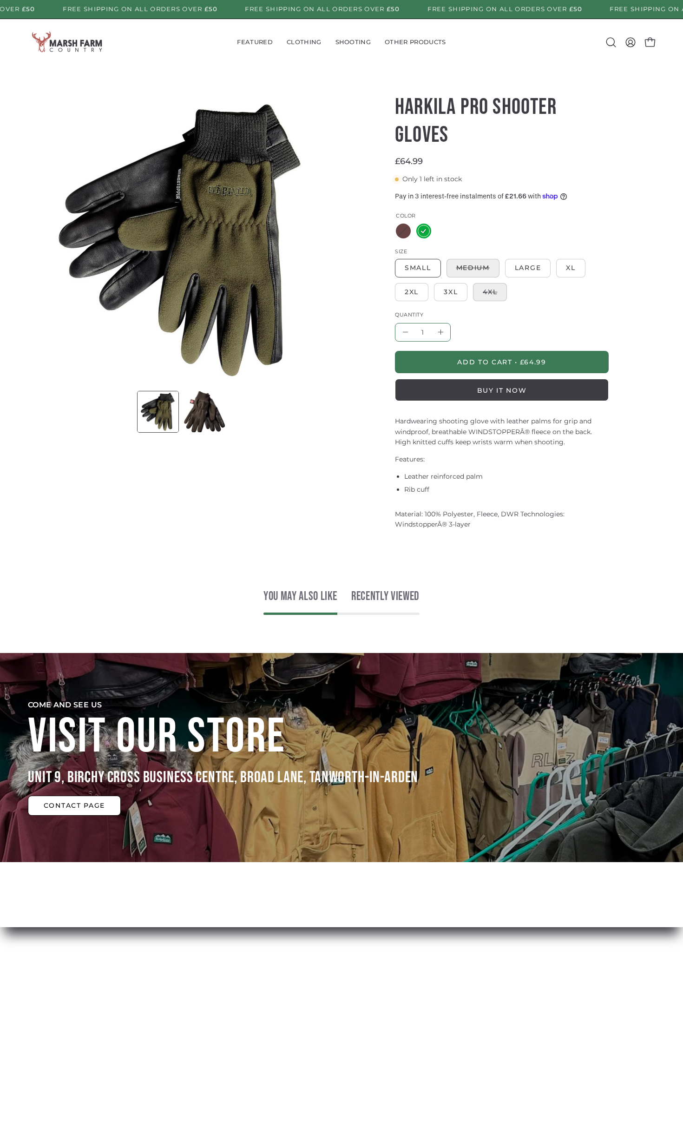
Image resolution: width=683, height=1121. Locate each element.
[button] (255, 42)
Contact (204, 1054)
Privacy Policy (344, 1054)
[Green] (423, 231)
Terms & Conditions (355, 1039)
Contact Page (74, 805)
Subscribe (208, 1039)
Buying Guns (343, 1008)
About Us (207, 1008)
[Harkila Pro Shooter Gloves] (158, 412)
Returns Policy (346, 1024)
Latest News (213, 1024)
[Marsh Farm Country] (67, 42)
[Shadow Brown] (403, 231)
